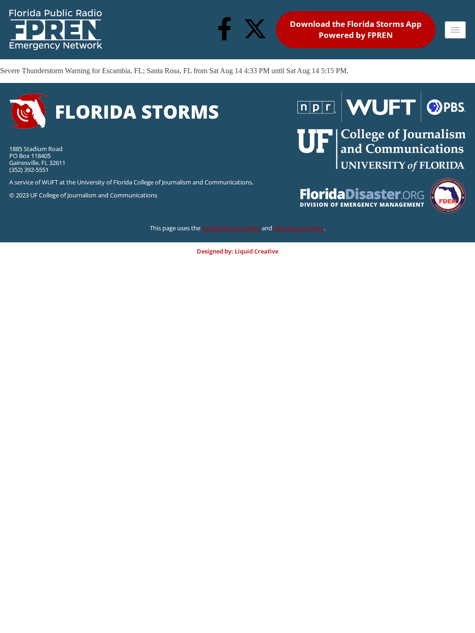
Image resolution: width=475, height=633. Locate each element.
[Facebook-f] (224, 28)
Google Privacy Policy (231, 228)
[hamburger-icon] (455, 29)
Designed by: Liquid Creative (237, 251)
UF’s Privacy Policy (299, 228)
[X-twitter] (255, 28)
